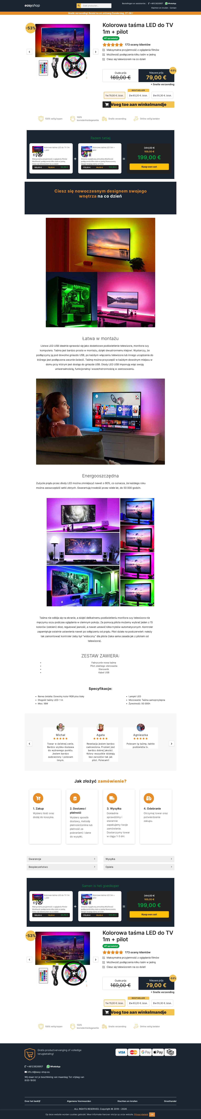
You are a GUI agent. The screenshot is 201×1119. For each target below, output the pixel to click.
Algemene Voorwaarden (79, 1101)
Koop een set (149, 166)
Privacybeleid (141, 1114)
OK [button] (152, 1114)
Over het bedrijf (32, 1101)
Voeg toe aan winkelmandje (138, 104)
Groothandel (170, 1101)
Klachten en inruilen (159, 8)
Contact (173, 8)
